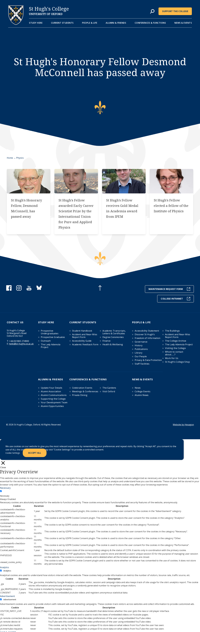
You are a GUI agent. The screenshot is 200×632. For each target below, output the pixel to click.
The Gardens (109, 387)
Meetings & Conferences (85, 391)
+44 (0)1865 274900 (19, 341)
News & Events (183, 22)
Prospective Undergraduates (49, 332)
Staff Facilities (142, 363)
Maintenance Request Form (166, 289)
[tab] (152, 11)
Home (10, 157)
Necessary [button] (5, 487)
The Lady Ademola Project (50, 346)
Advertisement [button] (7, 596)
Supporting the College (53, 398)
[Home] (16, 24)
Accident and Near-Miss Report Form (84, 335)
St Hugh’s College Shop (177, 361)
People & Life (89, 22)
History (138, 345)
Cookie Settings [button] (12, 452)
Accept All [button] (34, 452)
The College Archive (175, 340)
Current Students (62, 22)
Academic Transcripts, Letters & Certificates (114, 332)
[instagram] (19, 289)
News (138, 387)
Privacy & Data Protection (148, 360)
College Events (142, 391)
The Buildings (172, 330)
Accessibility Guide (82, 340)
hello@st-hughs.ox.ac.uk (21, 343)
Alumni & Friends (116, 22)
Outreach (46, 340)
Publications (141, 349)
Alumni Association (51, 391)
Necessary (4, 496)
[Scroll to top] (100, 288)
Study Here (35, 22)
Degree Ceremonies (113, 337)
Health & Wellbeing (112, 344)
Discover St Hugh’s (145, 334)
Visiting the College (175, 348)
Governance (141, 341)
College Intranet (172, 298)
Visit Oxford (108, 391)
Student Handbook (82, 330)
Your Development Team (54, 402)
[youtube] (29, 289)
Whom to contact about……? (174, 353)
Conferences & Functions (150, 22)
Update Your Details (51, 387)
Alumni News (142, 395)
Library (138, 352)
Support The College (175, 11)
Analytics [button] (4, 567)
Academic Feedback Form (85, 344)
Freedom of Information (147, 338)
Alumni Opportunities (52, 406)
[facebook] (9, 289)
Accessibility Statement (147, 330)
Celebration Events (82, 387)
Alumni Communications (54, 395)
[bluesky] (39, 289)
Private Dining (79, 395)
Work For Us (171, 358)
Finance (106, 340)
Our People (141, 356)
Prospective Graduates (53, 337)
